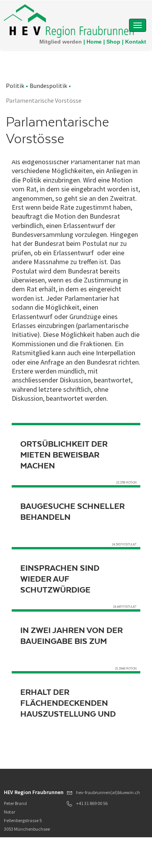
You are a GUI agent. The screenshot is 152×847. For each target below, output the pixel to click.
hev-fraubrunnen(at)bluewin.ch (108, 792)
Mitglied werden (60, 42)
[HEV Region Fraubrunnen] (69, 21)
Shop (113, 42)
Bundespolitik (48, 85)
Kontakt (135, 42)
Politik (15, 85)
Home (94, 42)
